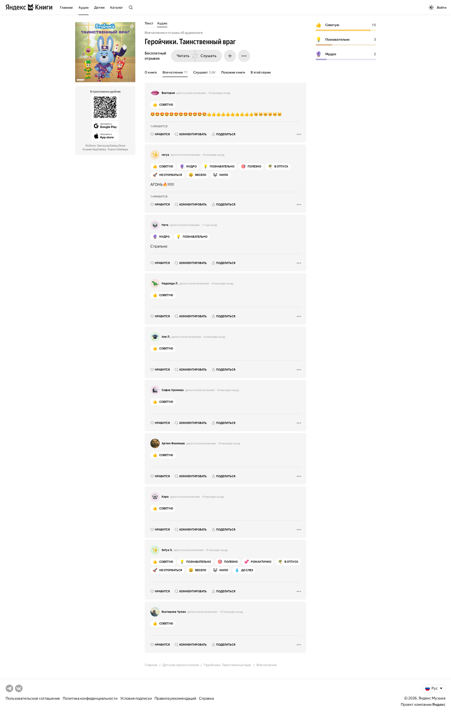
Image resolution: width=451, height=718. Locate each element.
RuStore (91, 145)
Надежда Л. (170, 283)
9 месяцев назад (213, 496)
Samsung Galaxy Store (111, 145)
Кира (165, 496)
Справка (206, 698)
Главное (66, 7)
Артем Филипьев (173, 443)
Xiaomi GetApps (118, 149)
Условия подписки (136, 698)
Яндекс (438, 704)
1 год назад (209, 225)
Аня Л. (166, 336)
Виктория (168, 93)
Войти (441, 7)
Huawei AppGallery (94, 149)
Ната (165, 225)
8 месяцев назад (213, 154)
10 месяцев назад (231, 611)
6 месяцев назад (219, 93)
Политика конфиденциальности (90, 698)
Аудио (83, 7)
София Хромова (173, 390)
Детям (99, 7)
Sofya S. (167, 550)
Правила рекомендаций (175, 698)
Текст (149, 23)
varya (165, 154)
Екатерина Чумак (174, 611)
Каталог (116, 7)
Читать (183, 56)
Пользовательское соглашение (33, 698)
